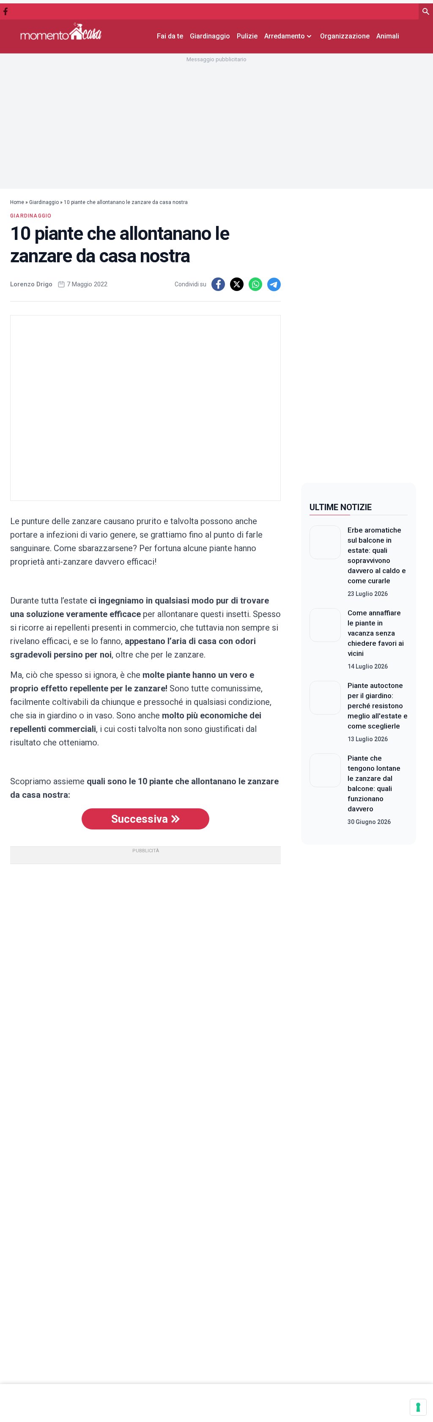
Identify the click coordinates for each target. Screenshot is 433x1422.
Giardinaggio (210, 36)
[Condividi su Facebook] (218, 284)
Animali (387, 36)
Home (17, 202)
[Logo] (61, 31)
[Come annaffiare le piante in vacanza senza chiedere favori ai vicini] (325, 639)
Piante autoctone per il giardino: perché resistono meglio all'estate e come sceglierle (378, 705)
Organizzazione (345, 36)
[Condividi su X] (237, 284)
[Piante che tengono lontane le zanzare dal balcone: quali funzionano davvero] (325, 789)
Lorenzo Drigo (31, 284)
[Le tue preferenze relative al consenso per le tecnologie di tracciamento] (418, 1407)
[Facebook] (5, 11)
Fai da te (170, 36)
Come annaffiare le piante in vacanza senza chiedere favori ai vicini (376, 633)
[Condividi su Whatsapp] (255, 284)
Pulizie (247, 36)
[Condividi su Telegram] (274, 284)
